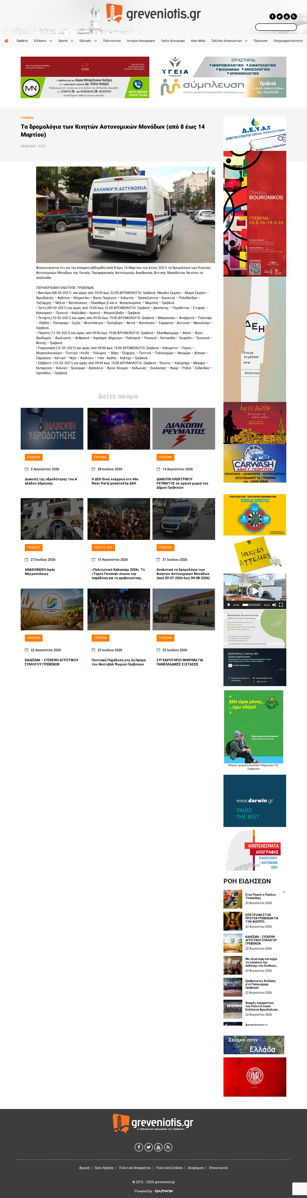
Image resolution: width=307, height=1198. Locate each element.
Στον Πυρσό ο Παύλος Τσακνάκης (260, 896)
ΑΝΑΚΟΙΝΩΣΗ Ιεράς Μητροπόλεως (40, 572)
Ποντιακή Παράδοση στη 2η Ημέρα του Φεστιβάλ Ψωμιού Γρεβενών (119, 662)
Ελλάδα (100, 457)
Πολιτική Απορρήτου (135, 1168)
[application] (254, 591)
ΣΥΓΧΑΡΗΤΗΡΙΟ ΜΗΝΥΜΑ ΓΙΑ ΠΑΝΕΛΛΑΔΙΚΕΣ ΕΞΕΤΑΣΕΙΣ (180, 662)
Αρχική (84, 1168)
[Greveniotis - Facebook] (272, 16)
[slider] (251, 605)
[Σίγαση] (274, 605)
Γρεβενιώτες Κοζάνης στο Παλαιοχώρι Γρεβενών (260, 984)
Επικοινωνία (218, 1168)
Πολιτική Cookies (169, 1168)
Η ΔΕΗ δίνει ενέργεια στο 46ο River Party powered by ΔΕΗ (115, 481)
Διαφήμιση (196, 1168)
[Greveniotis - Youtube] (287, 16)
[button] (254, 591)
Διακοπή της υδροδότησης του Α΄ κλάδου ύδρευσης (51, 481)
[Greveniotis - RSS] (294, 16)
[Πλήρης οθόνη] (281, 605)
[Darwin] (162, 1191)
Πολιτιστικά (103, 547)
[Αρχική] (7, 40)
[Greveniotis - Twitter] (280, 16)
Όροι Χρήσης (104, 1168)
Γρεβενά (33, 457)
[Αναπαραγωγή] (229, 605)
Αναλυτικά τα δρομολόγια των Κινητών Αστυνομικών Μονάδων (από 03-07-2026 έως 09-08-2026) (183, 574)
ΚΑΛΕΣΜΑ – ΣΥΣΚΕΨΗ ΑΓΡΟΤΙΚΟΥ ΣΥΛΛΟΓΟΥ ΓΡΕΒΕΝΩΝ (51, 662)
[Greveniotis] (153, 13)
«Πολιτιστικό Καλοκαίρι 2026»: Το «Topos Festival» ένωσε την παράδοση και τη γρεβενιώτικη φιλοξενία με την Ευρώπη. (118, 574)
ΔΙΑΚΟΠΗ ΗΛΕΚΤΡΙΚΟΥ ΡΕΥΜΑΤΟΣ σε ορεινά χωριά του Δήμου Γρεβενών (182, 483)
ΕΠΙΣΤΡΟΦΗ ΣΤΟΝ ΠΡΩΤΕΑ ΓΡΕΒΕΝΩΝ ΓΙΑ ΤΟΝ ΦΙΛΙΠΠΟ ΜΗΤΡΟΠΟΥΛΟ (261, 918)
